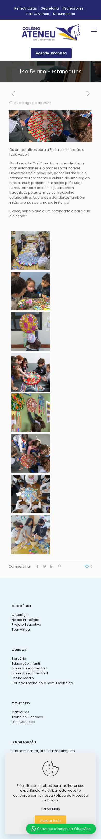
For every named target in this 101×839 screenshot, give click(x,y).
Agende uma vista (51, 53)
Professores (73, 8)
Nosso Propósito (25, 619)
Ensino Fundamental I (29, 668)
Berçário (19, 658)
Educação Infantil (26, 663)
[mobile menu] (94, 29)
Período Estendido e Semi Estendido (42, 683)
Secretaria (50, 8)
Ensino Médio (23, 678)
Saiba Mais (50, 809)
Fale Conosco (23, 721)
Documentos (64, 13)
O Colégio (20, 614)
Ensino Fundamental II (30, 673)
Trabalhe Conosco (27, 716)
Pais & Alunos (37, 13)
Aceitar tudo (50, 820)
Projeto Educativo (26, 624)
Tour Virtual (21, 629)
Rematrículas (25, 8)
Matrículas (20, 712)
